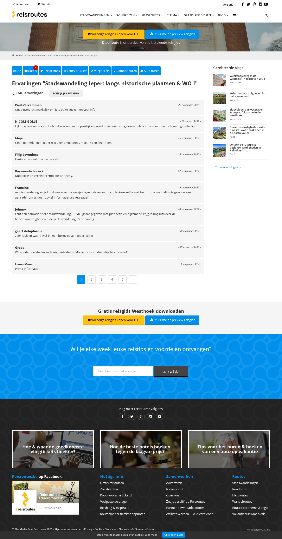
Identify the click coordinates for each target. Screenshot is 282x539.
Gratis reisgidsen (197, 15)
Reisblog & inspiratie (114, 508)
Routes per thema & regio (250, 508)
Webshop (47, 4)
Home (19, 55)
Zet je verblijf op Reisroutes (185, 501)
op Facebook (37, 476)
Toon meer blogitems (228, 167)
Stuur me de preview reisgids (174, 34)
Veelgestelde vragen (114, 501)
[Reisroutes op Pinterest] (254, 4)
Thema (172, 15)
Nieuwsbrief (174, 489)
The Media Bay (23, 529)
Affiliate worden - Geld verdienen (189, 514)
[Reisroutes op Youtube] (266, 4)
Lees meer (151, 535)
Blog (222, 15)
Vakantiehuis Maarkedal (249, 514)
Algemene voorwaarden (68, 529)
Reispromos (52, 71)
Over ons (172, 495)
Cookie (98, 529)
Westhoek (52, 55)
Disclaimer (110, 529)
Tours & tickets (77, 71)
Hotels (32, 69)
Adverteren (23, 4)
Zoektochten (109, 489)
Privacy (88, 529)
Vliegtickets (102, 71)
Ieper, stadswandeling (72, 55)
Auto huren (152, 71)
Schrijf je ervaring (66, 93)
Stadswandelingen (94, 15)
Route (17, 71)
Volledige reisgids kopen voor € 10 (115, 34)
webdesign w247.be (258, 529)
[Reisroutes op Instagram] (260, 4)
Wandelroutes (242, 501)
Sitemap (139, 529)
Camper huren (127, 71)
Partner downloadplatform (185, 508)
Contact (150, 529)
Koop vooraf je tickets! (116, 495)
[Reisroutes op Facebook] (242, 4)
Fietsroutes (151, 15)
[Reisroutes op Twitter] (248, 4)
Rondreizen (125, 15)
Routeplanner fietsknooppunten (122, 514)
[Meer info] (234, 16)
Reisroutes (29, 14)
